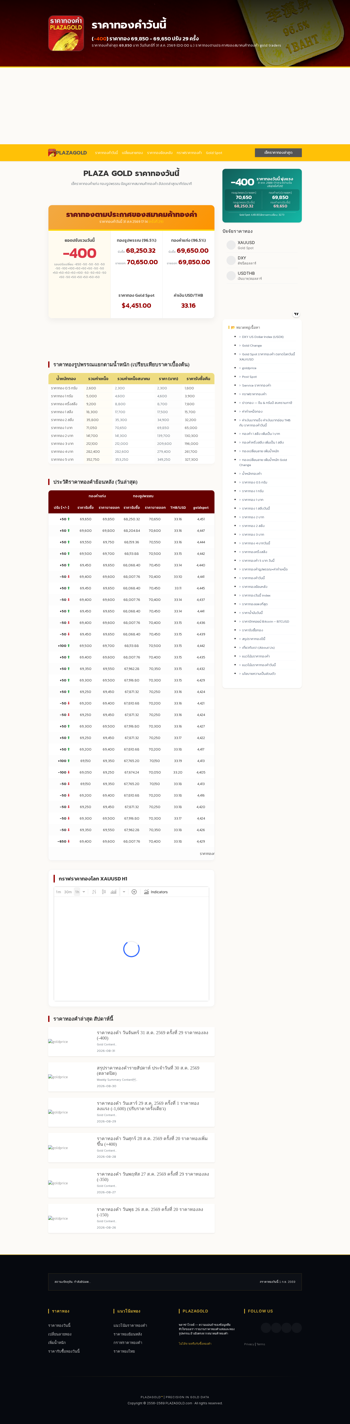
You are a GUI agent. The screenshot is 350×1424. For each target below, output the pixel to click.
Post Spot (249, 376)
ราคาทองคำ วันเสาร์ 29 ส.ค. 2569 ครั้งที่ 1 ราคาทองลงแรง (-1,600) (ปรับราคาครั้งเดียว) (148, 1106)
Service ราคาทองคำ (256, 385)
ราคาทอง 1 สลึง (62, 412)
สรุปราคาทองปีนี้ (253, 638)
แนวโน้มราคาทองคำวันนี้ (259, 665)
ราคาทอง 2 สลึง (62, 420)
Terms (260, 1344)
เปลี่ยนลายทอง (132, 153)
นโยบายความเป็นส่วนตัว (259, 673)
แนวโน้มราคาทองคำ (256, 656)
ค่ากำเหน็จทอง (252, 411)
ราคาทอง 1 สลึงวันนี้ (256, 508)
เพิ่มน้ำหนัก (57, 1342)
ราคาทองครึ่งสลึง (254, 551)
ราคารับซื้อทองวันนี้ (64, 1351)
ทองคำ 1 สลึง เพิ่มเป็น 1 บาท (261, 433)
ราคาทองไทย (124, 1351)
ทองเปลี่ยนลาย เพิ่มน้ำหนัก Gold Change (263, 462)
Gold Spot (214, 153)
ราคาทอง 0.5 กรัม (64, 388)
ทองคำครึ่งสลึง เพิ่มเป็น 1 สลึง (263, 442)
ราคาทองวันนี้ (59, 1325)
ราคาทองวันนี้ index (256, 595)
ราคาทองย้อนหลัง (160, 153)
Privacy (249, 1344)
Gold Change (252, 345)
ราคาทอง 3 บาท (62, 443)
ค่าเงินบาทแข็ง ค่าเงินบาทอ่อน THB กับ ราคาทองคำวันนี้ (265, 423)
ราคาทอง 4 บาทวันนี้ (256, 543)
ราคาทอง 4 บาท (62, 451)
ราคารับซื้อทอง (252, 630)
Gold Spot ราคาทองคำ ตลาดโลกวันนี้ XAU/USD (267, 357)
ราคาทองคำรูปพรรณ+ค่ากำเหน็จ (265, 569)
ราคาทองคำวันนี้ (106, 153)
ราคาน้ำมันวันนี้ (252, 612)
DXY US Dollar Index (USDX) (263, 336)
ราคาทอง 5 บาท (62, 459)
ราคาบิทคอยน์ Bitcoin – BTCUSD (265, 621)
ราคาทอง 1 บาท (62, 427)
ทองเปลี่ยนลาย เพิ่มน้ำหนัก (260, 451)
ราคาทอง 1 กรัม (62, 396)
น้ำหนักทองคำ (252, 473)
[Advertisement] (175, 106)
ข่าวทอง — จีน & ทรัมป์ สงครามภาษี (267, 402)
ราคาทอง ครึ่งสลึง (64, 404)
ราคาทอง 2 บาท (62, 435)
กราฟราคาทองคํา (189, 153)
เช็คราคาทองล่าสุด (278, 152)
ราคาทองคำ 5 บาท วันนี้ (258, 560)
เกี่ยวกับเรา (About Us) (258, 647)
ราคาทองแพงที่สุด (255, 604)
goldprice (249, 368)
